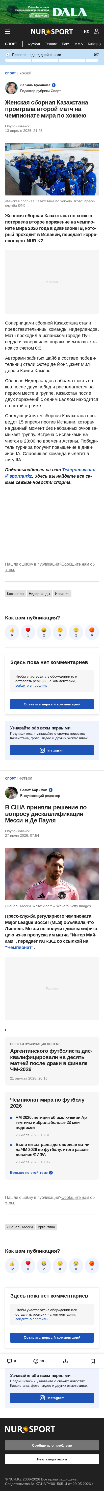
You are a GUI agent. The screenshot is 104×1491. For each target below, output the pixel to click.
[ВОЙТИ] (96, 32)
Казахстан (15, 594)
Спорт (11, 44)
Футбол (34, 44)
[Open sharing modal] (66, 1361)
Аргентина (46, 1227)
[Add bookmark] (93, 1361)
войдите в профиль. (31, 685)
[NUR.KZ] (52, 32)
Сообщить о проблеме (52, 1445)
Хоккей (25, 73)
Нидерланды (39, 594)
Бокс (65, 44)
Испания (62, 594)
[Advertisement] (52, 281)
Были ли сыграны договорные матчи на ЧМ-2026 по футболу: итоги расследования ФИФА (53, 1149)
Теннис (51, 44)
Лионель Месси (20, 1227)
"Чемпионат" (19, 947)
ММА (78, 44)
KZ (86, 32)
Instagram (55, 750)
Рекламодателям (52, 1459)
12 (12, 1269)
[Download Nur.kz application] (52, 12)
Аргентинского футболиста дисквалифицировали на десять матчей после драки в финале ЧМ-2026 (51, 1060)
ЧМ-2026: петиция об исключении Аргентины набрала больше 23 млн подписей (52, 1122)
